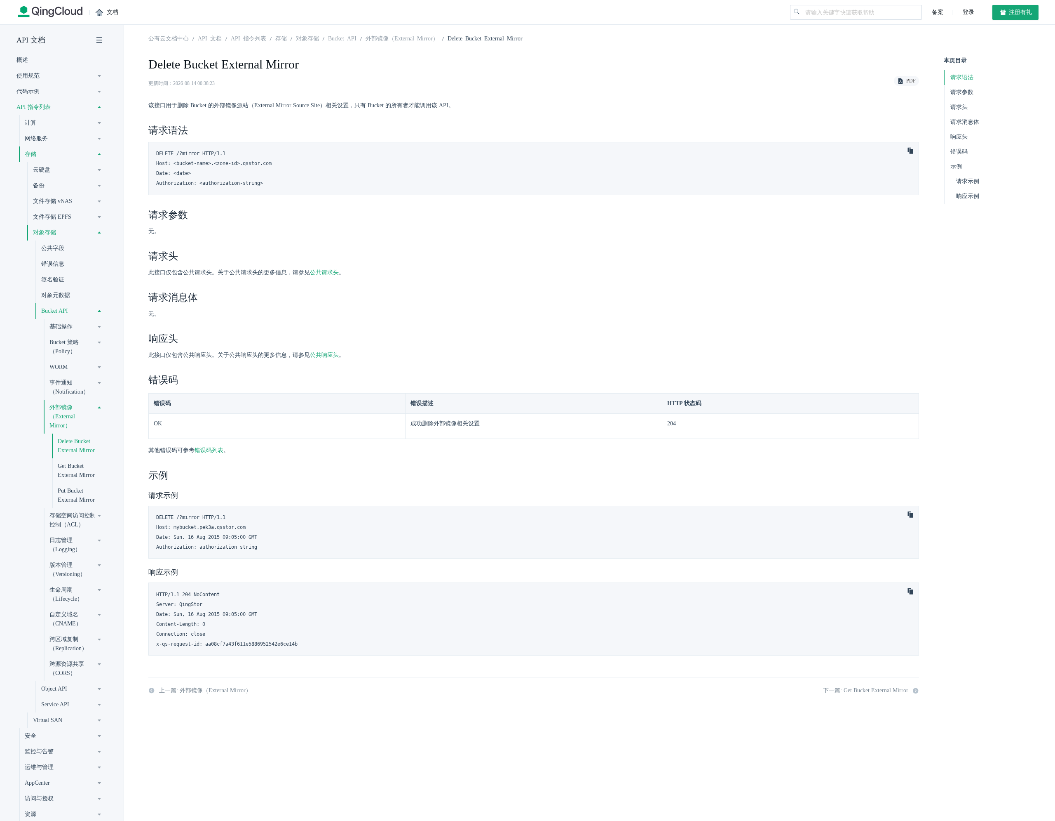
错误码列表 (209, 450)
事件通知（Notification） (69, 387)
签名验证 (52, 279)
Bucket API (54, 311)
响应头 (959, 137)
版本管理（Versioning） (67, 569)
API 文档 (30, 40)
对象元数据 (55, 295)
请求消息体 (964, 122)
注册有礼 (1019, 12)
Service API (55, 704)
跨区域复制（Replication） (68, 643)
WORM (58, 367)
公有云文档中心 (168, 38)
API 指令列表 (248, 38)
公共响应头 (324, 355)
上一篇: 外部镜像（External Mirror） (205, 690)
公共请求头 (324, 272)
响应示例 (967, 196)
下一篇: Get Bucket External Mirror (865, 690)
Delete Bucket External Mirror (76, 445)
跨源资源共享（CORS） (66, 668)
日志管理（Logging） (65, 544)
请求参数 (961, 92)
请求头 (959, 107)
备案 (937, 12)
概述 (22, 60)
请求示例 (967, 181)
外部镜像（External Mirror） (62, 416)
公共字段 (52, 248)
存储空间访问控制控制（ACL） (72, 520)
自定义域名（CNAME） (65, 619)
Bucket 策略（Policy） (64, 346)
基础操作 (61, 326)
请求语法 (961, 77)
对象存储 (307, 38)
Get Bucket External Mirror (76, 470)
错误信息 (52, 264)
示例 (956, 166)
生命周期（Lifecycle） (66, 594)
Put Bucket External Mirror (76, 495)
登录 (967, 12)
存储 (281, 38)
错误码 (959, 152)
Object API (54, 689)
